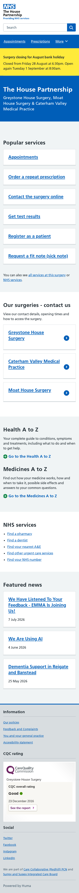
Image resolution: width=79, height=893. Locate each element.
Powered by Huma (17, 886)
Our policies (11, 722)
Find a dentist (17, 540)
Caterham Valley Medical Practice (34, 364)
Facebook (9, 845)
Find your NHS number (24, 560)
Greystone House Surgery (26, 335)
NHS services (12, 280)
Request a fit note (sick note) (38, 256)
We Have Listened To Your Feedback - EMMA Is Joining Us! (37, 605)
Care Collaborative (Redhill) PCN (45, 869)
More (61, 41)
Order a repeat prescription (36, 177)
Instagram (9, 851)
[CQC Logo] (20, 770)
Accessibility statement (18, 742)
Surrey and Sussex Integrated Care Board (30, 874)
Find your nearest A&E (24, 547)
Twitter (8, 838)
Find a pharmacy (19, 534)
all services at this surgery (47, 275)
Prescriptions (40, 41)
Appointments (14, 41)
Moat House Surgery (29, 390)
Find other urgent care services (30, 553)
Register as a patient (29, 236)
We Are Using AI (25, 639)
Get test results (24, 216)
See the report (20, 808)
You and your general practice (23, 736)
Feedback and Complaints (20, 729)
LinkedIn (9, 858)
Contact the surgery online (35, 196)
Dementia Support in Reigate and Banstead (38, 669)
